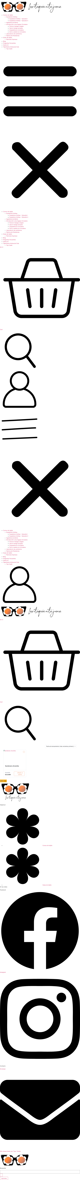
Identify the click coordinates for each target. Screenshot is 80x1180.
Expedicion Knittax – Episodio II (18, 20)
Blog (4, 41)
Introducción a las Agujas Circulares (17, 24)
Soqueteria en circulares (16, 30)
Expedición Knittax (11, 17)
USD (5, 781)
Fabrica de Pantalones (12, 35)
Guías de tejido (7, 37)
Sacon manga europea (16, 28)
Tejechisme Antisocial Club (11, 47)
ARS (1, 781)
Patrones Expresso (11, 39)
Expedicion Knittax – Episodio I (18, 19)
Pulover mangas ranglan (16, 26)
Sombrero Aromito (12, 766)
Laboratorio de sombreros (14, 34)
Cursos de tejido (8, 15)
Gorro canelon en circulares (17, 32)
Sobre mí (5, 45)
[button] (40, 130)
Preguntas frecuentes (9, 43)
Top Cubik (9, 49)
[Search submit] (1, 1175)
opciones (4, 1178)
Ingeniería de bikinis (12, 22)
